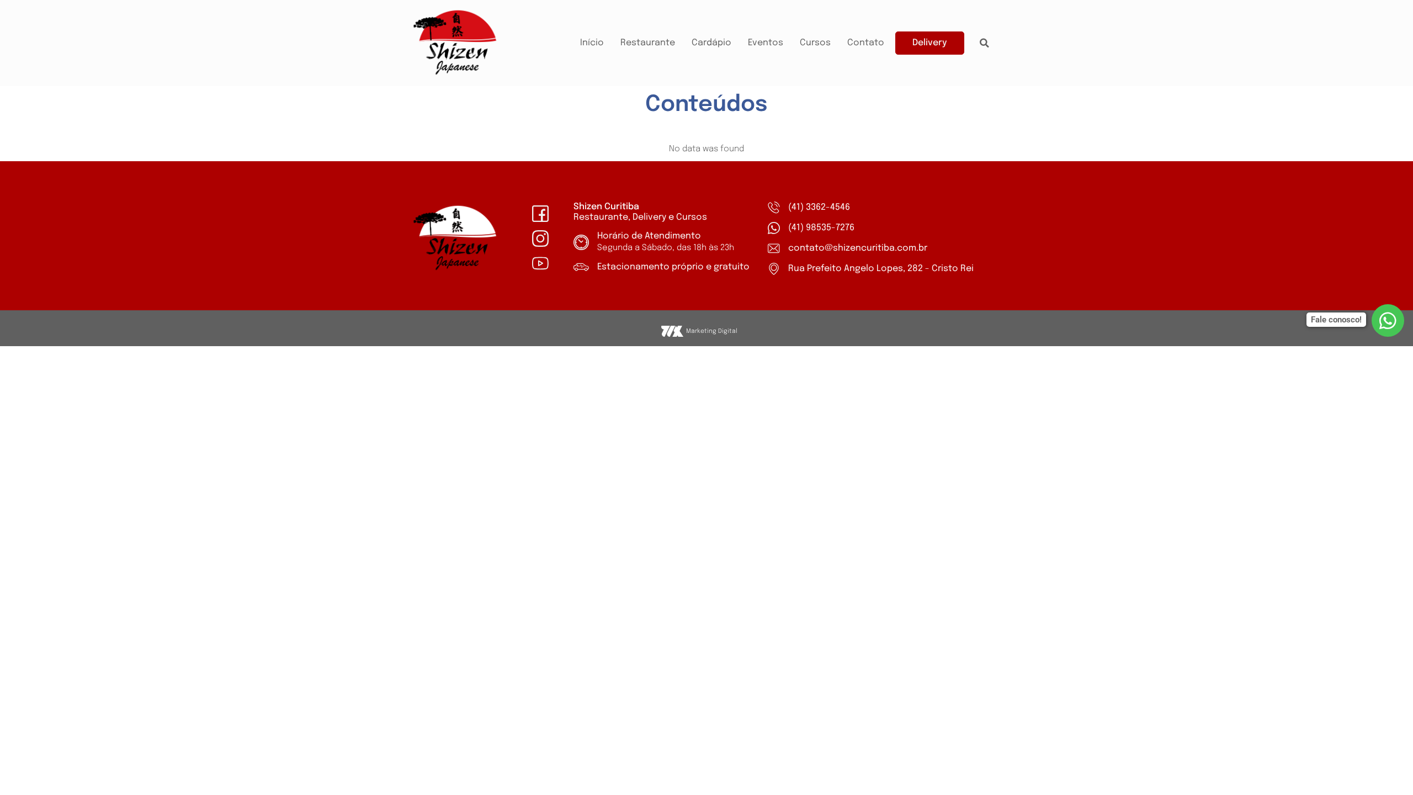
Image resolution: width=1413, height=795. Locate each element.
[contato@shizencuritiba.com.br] (774, 248)
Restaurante (647, 42)
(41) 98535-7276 (821, 227)
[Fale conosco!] (1388, 320)
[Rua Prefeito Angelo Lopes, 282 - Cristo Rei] (774, 269)
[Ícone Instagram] (540, 238)
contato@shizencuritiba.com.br (857, 248)
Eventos (765, 42)
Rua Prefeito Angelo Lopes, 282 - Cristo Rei (881, 268)
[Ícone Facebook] (540, 213)
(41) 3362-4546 (819, 207)
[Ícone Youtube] (540, 263)
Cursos (815, 42)
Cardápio (711, 42)
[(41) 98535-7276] (774, 228)
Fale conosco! (1336, 320)
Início (592, 42)
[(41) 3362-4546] (774, 208)
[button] (984, 43)
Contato (865, 42)
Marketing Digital (711, 331)
